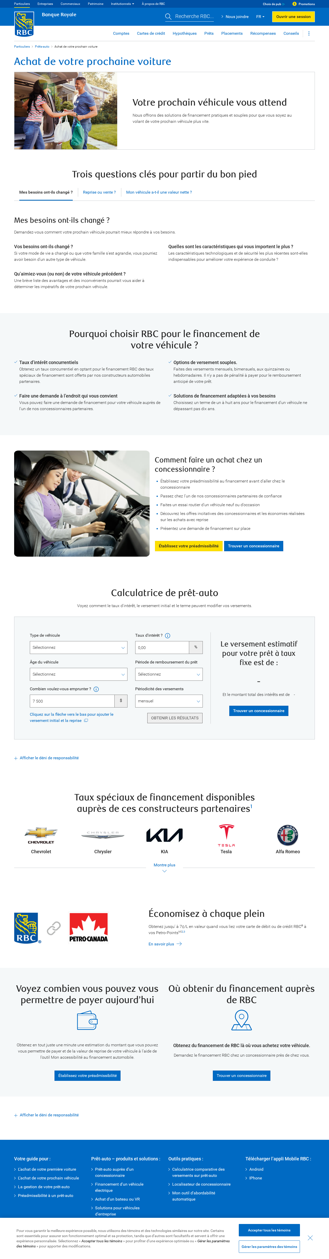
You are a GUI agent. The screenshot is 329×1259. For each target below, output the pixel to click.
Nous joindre (237, 16)
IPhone (255, 1178)
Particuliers (22, 4)
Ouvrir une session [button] (293, 16)
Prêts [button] (209, 33)
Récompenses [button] (263, 33)
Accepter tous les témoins (269, 1230)
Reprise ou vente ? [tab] (99, 192)
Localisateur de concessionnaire (201, 1184)
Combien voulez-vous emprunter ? (61, 688)
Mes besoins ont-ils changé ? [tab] (46, 192)
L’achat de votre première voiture (47, 1169)
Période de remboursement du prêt (166, 662)
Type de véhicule (45, 635)
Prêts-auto (42, 46)
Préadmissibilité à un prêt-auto (45, 1195)
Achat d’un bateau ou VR (117, 1199)
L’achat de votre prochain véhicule (48, 1178)
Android (256, 1169)
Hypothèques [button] (185, 33)
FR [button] (258, 16)
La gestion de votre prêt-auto (44, 1186)
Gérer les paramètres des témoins (269, 1247)
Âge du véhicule (44, 662)
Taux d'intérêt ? (149, 635)
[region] (164, 1238)
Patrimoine (95, 4)
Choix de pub (272, 4)
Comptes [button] (121, 33)
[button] (189, 16)
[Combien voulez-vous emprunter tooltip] (95, 689)
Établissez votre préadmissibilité (187, 546)
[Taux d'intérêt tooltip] (167, 635)
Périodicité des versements (159, 688)
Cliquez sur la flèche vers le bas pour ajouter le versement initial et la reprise (71, 717)
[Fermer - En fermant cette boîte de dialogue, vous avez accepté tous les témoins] (310, 1237)
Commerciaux (70, 4)
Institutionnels (121, 4)
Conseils (291, 33)
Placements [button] (232, 33)
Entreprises (45, 4)
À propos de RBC (153, 4)
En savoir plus (161, 944)
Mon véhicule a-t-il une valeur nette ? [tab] (159, 192)
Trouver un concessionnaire (251, 546)
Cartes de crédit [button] (151, 33)
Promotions (307, 4)
